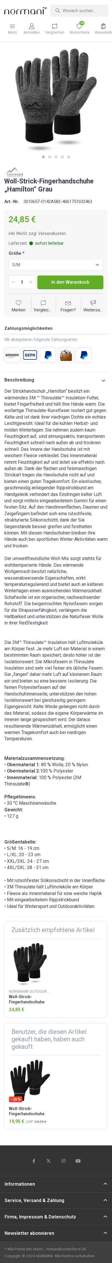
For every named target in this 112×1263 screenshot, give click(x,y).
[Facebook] (34, 1161)
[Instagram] (63, 1161)
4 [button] (62, 157)
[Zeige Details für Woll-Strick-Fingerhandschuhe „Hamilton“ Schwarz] (30, 964)
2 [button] (49, 157)
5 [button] (68, 157)
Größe (15, 253)
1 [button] (43, 157)
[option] (56, 100)
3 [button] (56, 157)
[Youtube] (78, 1161)
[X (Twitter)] (48, 1161)
